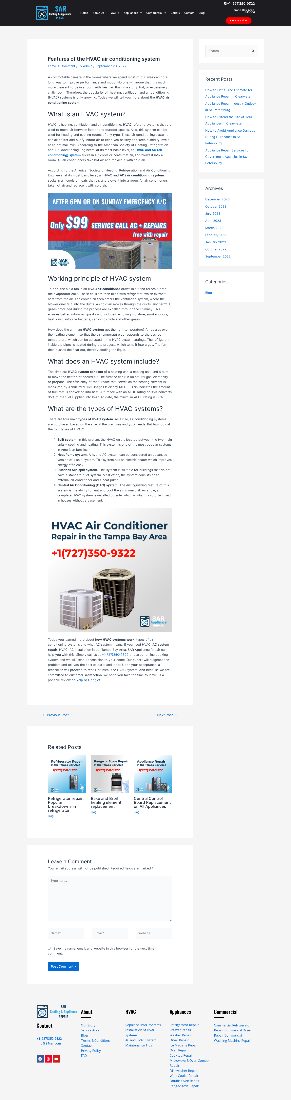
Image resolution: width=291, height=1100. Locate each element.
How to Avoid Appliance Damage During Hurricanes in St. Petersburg (230, 136)
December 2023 (217, 199)
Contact (189, 12)
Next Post (167, 715)
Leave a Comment (61, 66)
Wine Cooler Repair (184, 1075)
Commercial (154, 12)
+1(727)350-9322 (115, 655)
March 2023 (214, 228)
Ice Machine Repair (184, 1045)
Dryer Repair (179, 1040)
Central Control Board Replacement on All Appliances (152, 802)
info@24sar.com (49, 1043)
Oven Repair (179, 1050)
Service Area (90, 1030)
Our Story (88, 1025)
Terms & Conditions (95, 1040)
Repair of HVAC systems (143, 1025)
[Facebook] (40, 1059)
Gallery (175, 12)
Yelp (79, 680)
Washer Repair (181, 1035)
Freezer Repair (180, 1030)
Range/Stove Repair (184, 1086)
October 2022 (215, 249)
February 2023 (216, 235)
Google (93, 680)
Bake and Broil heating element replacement (106, 802)
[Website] (154, 934)
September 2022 (218, 256)
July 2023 (212, 213)
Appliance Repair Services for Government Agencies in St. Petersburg (227, 156)
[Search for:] (231, 51)
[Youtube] (56, 1059)
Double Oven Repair (185, 1081)
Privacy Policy (91, 1050)
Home (84, 12)
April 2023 (213, 221)
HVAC (112, 12)
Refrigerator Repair (184, 1025)
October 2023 (215, 206)
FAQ (84, 1055)
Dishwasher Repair (184, 1070)
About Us (98, 12)
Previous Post (56, 715)
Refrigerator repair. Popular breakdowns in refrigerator (66, 804)
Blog (202, 12)
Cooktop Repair (181, 1055)
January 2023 (215, 242)
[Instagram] (48, 1059)
